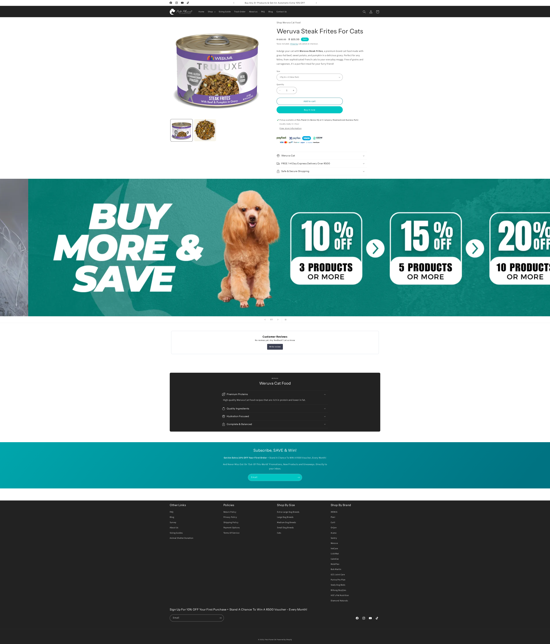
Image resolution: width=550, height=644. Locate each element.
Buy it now (309, 109)
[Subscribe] (298, 477)
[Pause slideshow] (285, 319)
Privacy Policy (230, 517)
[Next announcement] (316, 3)
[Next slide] (278, 319)
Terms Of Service (231, 532)
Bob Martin (336, 569)
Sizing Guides (176, 532)
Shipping (294, 44)
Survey (173, 522)
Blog (172, 517)
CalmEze (335, 558)
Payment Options (231, 527)
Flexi (333, 517)
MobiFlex (335, 564)
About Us (174, 527)
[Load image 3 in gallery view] (205, 130)
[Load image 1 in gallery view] (181, 130)
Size (278, 71)
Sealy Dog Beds (338, 584)
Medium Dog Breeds (286, 522)
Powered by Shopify (284, 639)
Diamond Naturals (339, 600)
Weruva (334, 543)
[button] (211, 12)
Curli (333, 522)
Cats (279, 532)
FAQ (171, 512)
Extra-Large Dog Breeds (288, 512)
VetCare (334, 548)
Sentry (334, 538)
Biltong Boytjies (338, 590)
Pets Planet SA (270, 639)
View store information (290, 128)
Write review (275, 346)
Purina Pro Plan (338, 579)
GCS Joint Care (338, 574)
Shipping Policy (230, 522)
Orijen (334, 527)
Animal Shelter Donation (181, 538)
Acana (333, 532)
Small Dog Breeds (285, 527)
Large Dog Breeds (285, 517)
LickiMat (335, 553)
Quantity (280, 84)
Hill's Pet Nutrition (340, 595)
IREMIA (334, 512)
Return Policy (229, 512)
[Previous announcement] (234, 3)
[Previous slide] (265, 319)
